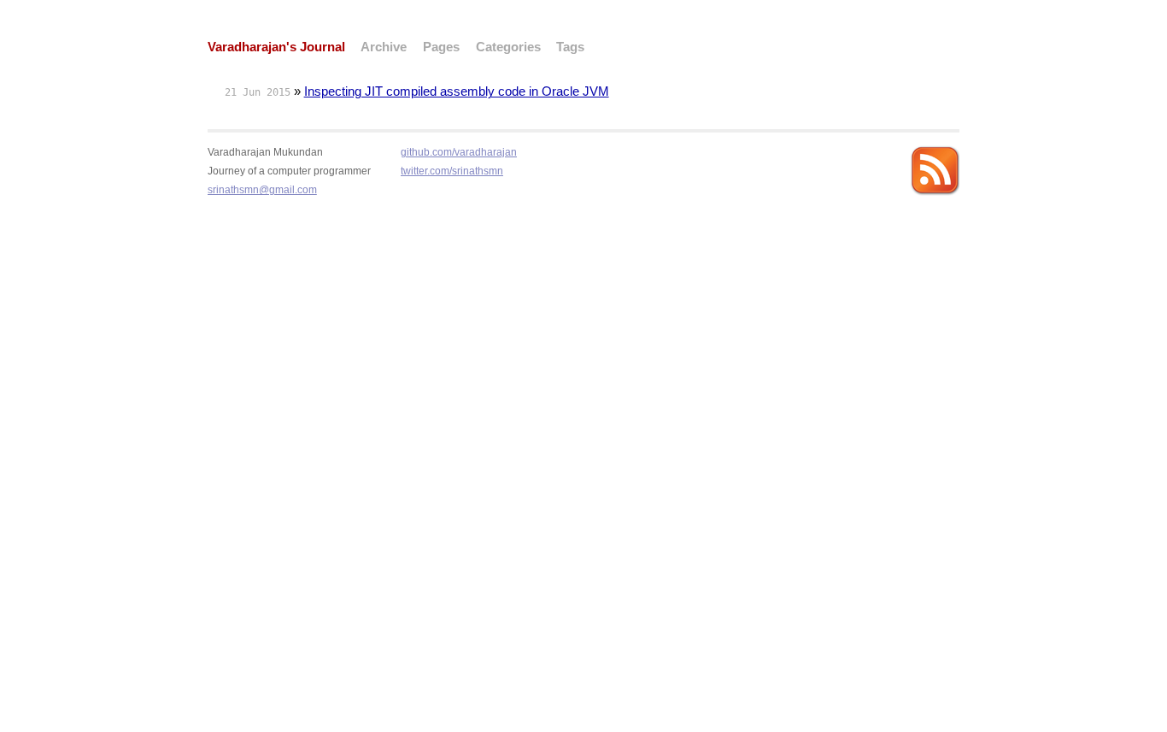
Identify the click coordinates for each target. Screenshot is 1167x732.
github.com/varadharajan (459, 151)
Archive (384, 47)
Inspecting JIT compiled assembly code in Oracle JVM (456, 91)
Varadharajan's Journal (276, 47)
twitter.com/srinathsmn (452, 170)
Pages (441, 47)
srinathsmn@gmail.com (262, 189)
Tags (570, 47)
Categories (508, 47)
